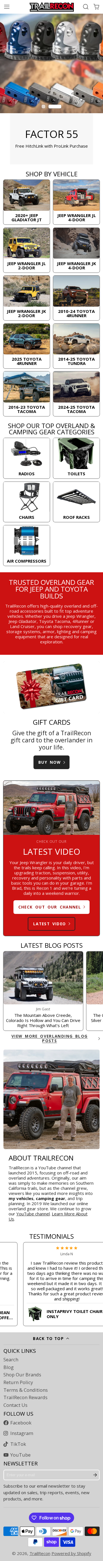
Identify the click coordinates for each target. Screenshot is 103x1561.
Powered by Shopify (71, 1553)
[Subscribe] (95, 1475)
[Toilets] (76, 458)
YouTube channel (33, 1214)
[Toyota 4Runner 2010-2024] (76, 298)
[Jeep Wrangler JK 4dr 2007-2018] (76, 250)
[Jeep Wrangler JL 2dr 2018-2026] (26, 250)
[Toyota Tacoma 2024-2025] (76, 393)
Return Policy (18, 1382)
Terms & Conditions (25, 1390)
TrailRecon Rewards (25, 1397)
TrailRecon (39, 1553)
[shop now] (51, 89)
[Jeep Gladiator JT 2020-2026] (26, 202)
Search (10, 1359)
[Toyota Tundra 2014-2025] (76, 346)
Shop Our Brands (22, 1375)
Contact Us (15, 1405)
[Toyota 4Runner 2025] (26, 346)
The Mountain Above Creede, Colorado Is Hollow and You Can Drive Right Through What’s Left (43, 991)
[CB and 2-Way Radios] (26, 458)
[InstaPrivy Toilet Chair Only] (55, 1312)
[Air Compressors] (26, 545)
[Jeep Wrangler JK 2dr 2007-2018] (26, 298)
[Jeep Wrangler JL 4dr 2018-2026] (76, 202)
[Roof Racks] (76, 502)
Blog (8, 1367)
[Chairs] (26, 502)
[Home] (51, 7)
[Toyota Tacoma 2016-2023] (26, 393)
